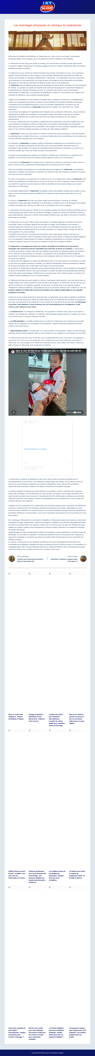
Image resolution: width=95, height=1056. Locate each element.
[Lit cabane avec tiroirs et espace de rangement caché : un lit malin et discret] (78, 798)
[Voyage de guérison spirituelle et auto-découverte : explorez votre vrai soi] (37, 642)
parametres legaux (57, 1053)
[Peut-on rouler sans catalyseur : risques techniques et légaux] (17, 642)
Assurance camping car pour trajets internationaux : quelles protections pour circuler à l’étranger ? (17, 1032)
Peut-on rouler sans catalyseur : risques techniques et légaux (16, 716)
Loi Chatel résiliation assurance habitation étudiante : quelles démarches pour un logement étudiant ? (56, 1032)
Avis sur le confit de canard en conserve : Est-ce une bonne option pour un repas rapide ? (76, 718)
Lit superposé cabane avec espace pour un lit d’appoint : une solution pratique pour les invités (77, 1032)
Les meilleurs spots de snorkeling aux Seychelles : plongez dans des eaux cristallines (57, 875)
